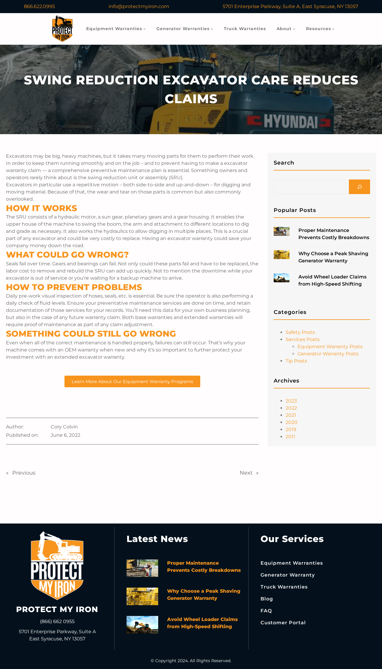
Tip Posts (296, 361)
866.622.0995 (39, 6)
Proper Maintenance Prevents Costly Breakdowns (333, 233)
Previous (24, 473)
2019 (291, 429)
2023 (291, 401)
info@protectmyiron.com (139, 6)
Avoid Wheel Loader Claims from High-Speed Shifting (332, 280)
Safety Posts (300, 332)
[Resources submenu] (333, 28)
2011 (290, 436)
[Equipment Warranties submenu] (144, 28)
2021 (291, 415)
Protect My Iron (57, 609)
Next (246, 473)
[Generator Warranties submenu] (212, 28)
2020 (292, 422)
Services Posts (303, 339)
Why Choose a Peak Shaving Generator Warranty (333, 257)
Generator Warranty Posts (328, 354)
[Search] (359, 186)
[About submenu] (294, 28)
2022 (291, 408)
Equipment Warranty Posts (330, 346)
